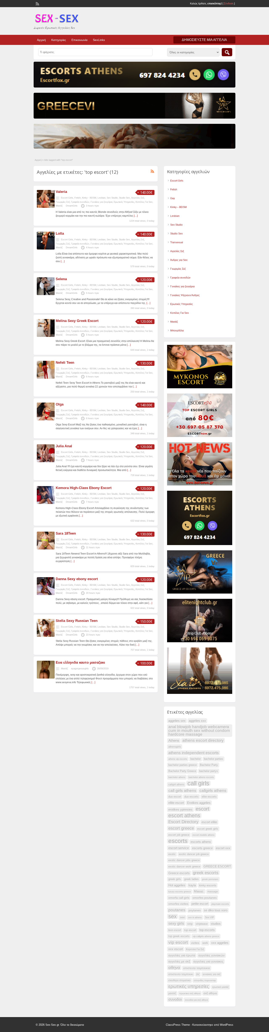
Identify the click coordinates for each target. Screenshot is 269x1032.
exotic (172, 854)
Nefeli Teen (65, 363)
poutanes (176, 910)
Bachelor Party (209, 765)
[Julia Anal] (46, 461)
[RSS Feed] (37, 3)
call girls (198, 783)
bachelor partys (208, 771)
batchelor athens (176, 777)
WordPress (226, 1024)
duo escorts (191, 796)
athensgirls (174, 746)
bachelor (195, 758)
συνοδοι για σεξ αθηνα (196, 1000)
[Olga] (46, 419)
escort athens (184, 815)
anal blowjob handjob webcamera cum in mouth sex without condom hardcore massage (199, 730)
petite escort (199, 903)
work (205, 943)
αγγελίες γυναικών (211, 955)
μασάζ (172, 993)
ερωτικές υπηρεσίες (188, 986)
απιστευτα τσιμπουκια (196, 968)
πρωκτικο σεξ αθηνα (189, 993)
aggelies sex (177, 720)
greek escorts (205, 872)
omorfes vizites (178, 903)
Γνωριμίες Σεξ (63, 202)
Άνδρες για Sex (178, 260)
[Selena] (46, 294)
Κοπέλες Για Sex (144, 202)
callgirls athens (212, 790)
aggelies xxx (197, 720)
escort (202, 808)
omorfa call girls (178, 897)
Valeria (61, 192)
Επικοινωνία (79, 40)
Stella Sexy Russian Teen (77, 621)
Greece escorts (179, 873)
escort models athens (204, 835)
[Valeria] (46, 206)
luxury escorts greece (179, 891)
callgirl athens (176, 784)
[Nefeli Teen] (46, 377)
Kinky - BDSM (89, 197)
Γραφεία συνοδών (80, 202)
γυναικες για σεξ (211, 974)
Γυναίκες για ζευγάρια (101, 202)
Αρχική (41, 40)
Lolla (60, 233)
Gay (172, 198)
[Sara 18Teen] (46, 548)
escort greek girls (207, 828)
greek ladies (191, 879)
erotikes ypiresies (180, 809)
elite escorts (209, 796)
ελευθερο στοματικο (179, 980)
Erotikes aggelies (199, 802)
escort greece (181, 828)
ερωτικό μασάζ (220, 987)
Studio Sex (124, 197)
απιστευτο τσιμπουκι (180, 974)
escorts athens (201, 842)
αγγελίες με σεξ (179, 961)
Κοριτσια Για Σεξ (195, 949)
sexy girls (176, 923)
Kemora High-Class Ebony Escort (84, 488)
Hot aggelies (176, 885)
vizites (195, 942)
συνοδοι (175, 999)
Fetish (77, 197)
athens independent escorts (193, 753)
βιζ (197, 974)
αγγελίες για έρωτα (181, 955)
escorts (177, 841)
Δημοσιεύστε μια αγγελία (204, 40)
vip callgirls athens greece (206, 936)
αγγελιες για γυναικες (208, 961)
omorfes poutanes (205, 897)
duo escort (174, 796)
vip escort (178, 942)
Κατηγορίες (58, 40)
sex (172, 916)
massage (212, 891)
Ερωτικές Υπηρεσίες (124, 202)
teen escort (174, 930)
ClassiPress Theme (178, 1024)
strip (190, 923)
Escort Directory (183, 821)
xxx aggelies (219, 942)
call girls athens (182, 790)
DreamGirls (72, 205)
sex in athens (195, 917)
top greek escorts (179, 936)
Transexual (176, 242)
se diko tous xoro (215, 910)
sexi (182, 917)
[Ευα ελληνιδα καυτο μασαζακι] (46, 677)
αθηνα (174, 967)
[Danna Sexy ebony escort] (46, 594)
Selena (61, 279)
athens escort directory (203, 740)
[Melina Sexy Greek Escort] (46, 336)
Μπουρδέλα (177, 330)
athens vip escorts (177, 759)
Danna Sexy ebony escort (77, 579)
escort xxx (223, 848)
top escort (190, 930)
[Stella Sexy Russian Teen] (46, 635)
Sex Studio (112, 197)
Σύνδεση (228, 3)
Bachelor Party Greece (182, 771)
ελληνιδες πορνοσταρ (205, 980)
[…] (136, 215)
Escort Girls (67, 197)
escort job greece (178, 834)
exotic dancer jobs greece (184, 860)
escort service (178, 848)
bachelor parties (213, 758)
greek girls (174, 879)
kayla (192, 885)
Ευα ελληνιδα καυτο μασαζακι (80, 662)
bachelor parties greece (182, 765)
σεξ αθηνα (210, 993)
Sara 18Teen (66, 533)
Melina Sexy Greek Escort (77, 321)
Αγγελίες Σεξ (137, 197)
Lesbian (101, 197)
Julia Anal (64, 446)
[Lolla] (46, 248)
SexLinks (99, 40)
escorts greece (202, 848)
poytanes (195, 910)
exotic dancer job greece (194, 854)
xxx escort (175, 949)
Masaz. (199, 891)
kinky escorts (207, 885)
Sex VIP (209, 917)
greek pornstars (210, 879)
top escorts (207, 930)
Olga (59, 404)
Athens (173, 741)
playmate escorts (220, 904)
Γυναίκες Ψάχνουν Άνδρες (185, 295)
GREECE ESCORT (217, 866)
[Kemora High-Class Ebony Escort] (46, 503)
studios (216, 923)
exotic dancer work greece (184, 866)
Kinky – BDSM (178, 207)
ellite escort (176, 802)
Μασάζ (59, 205)
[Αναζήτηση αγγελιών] (227, 52)
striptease (202, 923)
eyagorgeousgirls (80, 668)
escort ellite (209, 822)
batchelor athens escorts (201, 777)
